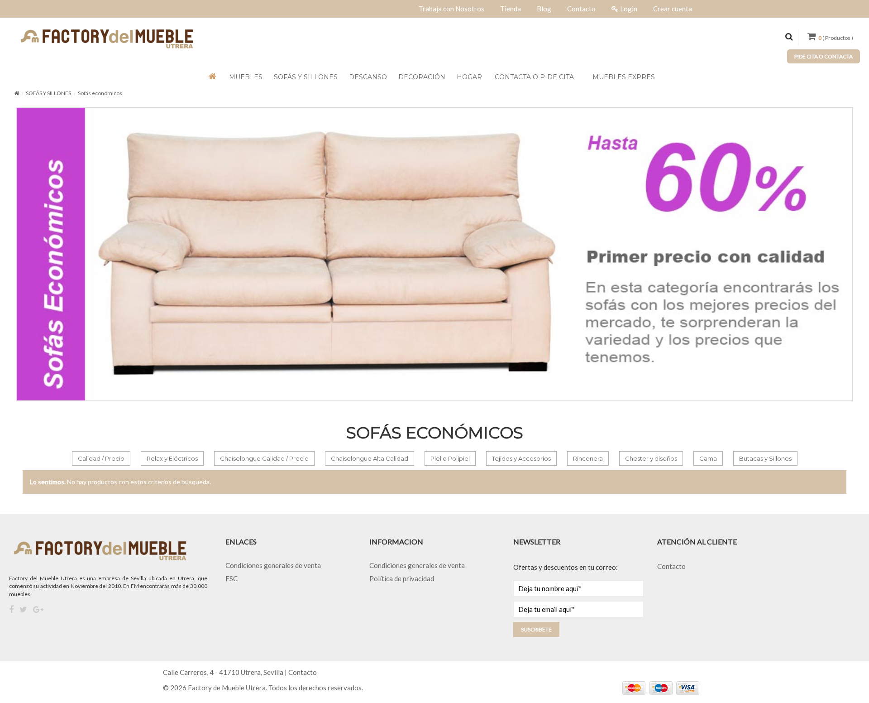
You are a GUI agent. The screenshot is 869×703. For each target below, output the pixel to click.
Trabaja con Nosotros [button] (451, 9)
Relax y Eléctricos (172, 458)
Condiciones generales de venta (273, 565)
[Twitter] (23, 610)
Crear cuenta (672, 9)
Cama (708, 458)
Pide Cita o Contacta (823, 56)
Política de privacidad (401, 578)
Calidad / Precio (101, 458)
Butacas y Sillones (765, 458)
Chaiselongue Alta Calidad (369, 458)
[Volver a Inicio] (16, 93)
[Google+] (38, 610)
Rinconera (588, 458)
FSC (231, 578)
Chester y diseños (651, 458)
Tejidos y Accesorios (521, 458)
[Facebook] (11, 610)
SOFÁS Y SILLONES (48, 93)
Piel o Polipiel (450, 458)
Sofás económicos (100, 93)
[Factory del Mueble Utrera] (106, 38)
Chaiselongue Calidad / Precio (264, 458)
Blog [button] (544, 9)
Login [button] (628, 9)
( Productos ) (835, 37)
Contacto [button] (581, 9)
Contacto (671, 566)
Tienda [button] (510, 9)
